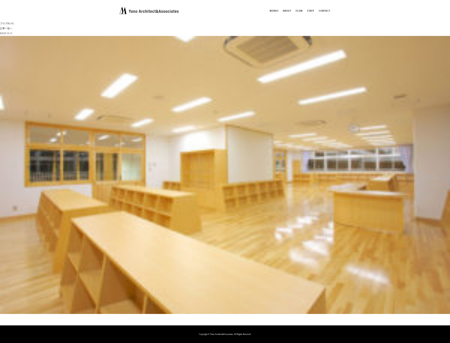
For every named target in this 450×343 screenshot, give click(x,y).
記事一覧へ (6, 28)
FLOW (299, 10)
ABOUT (287, 10)
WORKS (274, 10)
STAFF (310, 10)
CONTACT (324, 10)
